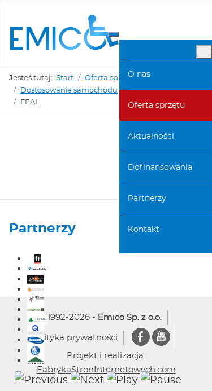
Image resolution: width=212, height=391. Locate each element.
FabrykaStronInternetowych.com (106, 370)
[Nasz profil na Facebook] (141, 337)
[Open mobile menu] (113, 34)
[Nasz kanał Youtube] (161, 337)
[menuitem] (165, 74)
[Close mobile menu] (204, 52)
